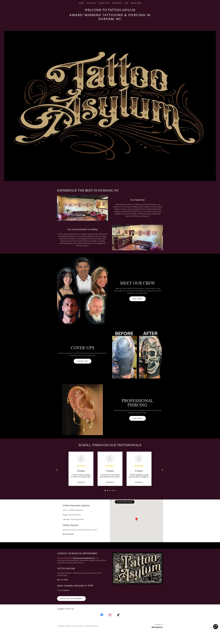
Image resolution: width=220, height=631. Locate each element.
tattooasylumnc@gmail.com (84, 558)
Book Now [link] (136, 3)
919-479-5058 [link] (68, 534)
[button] (91, 3)
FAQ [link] (126, 3)
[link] (102, 615)
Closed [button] (65, 590)
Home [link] (81, 3)
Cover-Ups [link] (104, 3)
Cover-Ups (82, 361)
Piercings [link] (117, 3)
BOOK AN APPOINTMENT (71, 599)
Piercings (137, 418)
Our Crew (137, 299)
